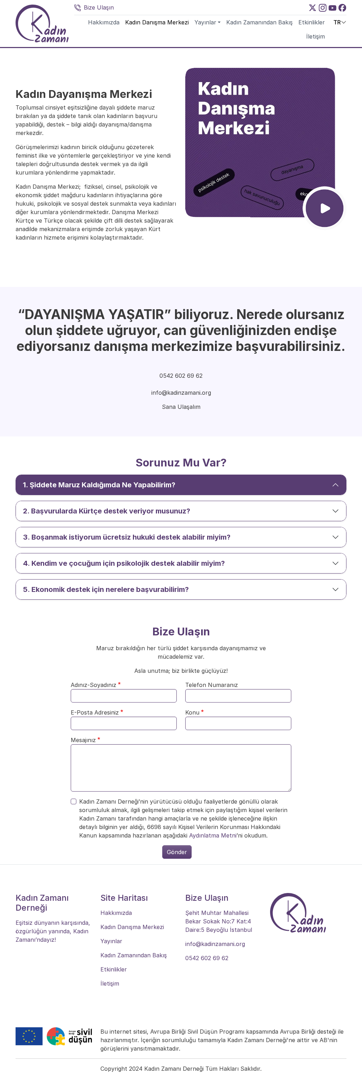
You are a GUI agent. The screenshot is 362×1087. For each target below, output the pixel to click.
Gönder (177, 852)
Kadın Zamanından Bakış (259, 22)
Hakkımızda (103, 22)
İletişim (315, 36)
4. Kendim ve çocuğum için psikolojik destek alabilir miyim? (124, 563)
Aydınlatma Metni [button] (213, 835)
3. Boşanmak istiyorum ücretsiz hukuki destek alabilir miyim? (126, 537)
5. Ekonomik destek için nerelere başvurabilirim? (106, 589)
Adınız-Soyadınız (93, 684)
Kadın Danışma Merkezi (157, 22)
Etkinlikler (311, 22)
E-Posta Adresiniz (95, 712)
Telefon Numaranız (211, 684)
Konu (192, 712)
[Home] (42, 23)
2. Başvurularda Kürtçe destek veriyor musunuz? (106, 511)
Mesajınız (83, 740)
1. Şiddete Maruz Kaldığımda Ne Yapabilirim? (99, 485)
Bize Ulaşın (99, 7)
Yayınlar (205, 22)
